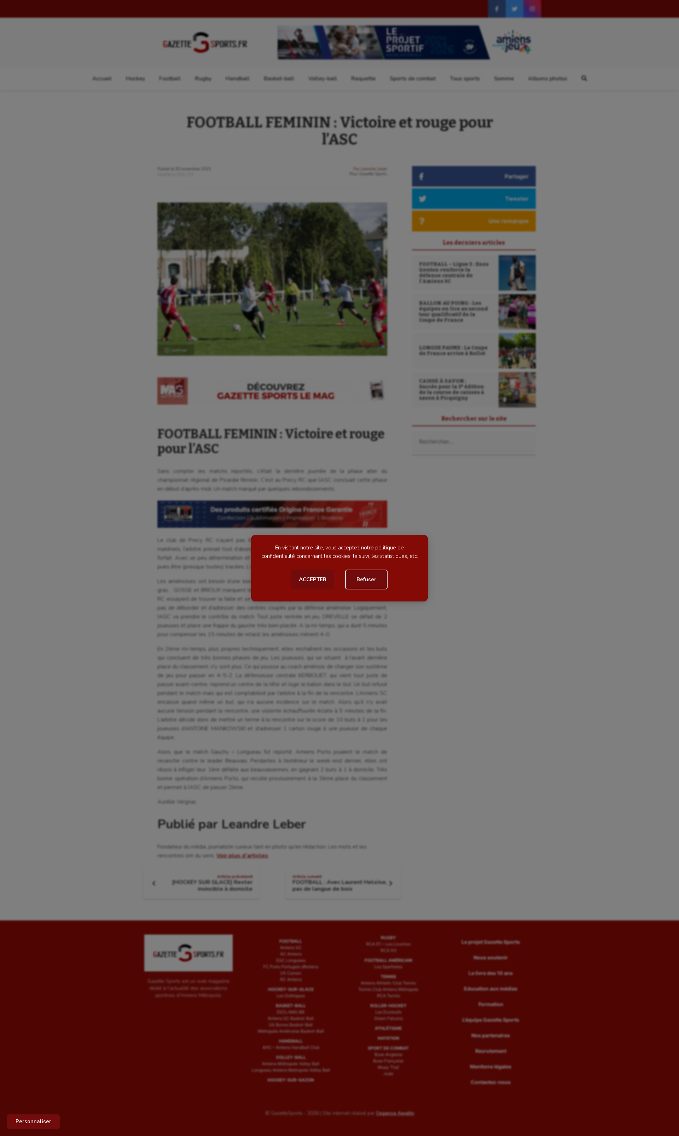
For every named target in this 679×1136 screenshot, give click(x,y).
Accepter (312, 579)
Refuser (366, 579)
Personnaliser (33, 1121)
